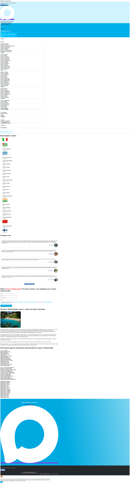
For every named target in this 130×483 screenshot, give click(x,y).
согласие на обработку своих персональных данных (25, 302)
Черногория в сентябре (5, 389)
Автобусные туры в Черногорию (7, 372)
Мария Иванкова (51, 270)
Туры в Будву (3, 354)
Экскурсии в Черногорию (6, 370)
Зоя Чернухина (51, 261)
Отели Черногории (4, 363)
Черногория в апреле (5, 384)
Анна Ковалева (51, 244)
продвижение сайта (47, 473)
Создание (41, 473)
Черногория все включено (6, 364)
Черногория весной (4, 395)
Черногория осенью (4, 397)
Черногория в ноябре (5, 391)
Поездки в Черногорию (5, 375)
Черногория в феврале (5, 382)
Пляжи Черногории (4, 365)
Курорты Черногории (5, 351)
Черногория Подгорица (5, 359)
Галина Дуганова (51, 253)
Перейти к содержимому (5, 0)
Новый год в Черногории (6, 368)
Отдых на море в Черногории (7, 371)
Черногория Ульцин (4, 362)
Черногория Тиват (4, 361)
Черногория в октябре (5, 390)
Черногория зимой (4, 394)
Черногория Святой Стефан (6, 360)
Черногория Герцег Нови (6, 355)
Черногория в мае (4, 385)
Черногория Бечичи (4, 353)
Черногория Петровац (5, 358)
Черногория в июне (4, 386)
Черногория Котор (4, 357)
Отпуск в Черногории (5, 377)
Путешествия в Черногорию (6, 376)
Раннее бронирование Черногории (8, 379)
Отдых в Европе (4, 350)
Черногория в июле (4, 387)
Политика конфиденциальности (29, 472)
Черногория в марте (4, 383)
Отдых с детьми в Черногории (7, 367)
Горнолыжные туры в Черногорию (8, 369)
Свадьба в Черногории (5, 373)
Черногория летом (4, 396)
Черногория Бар (4, 352)
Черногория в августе (5, 388)
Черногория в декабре (5, 392)
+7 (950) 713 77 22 (5, 31)
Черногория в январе (5, 381)
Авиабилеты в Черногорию (6, 378)
